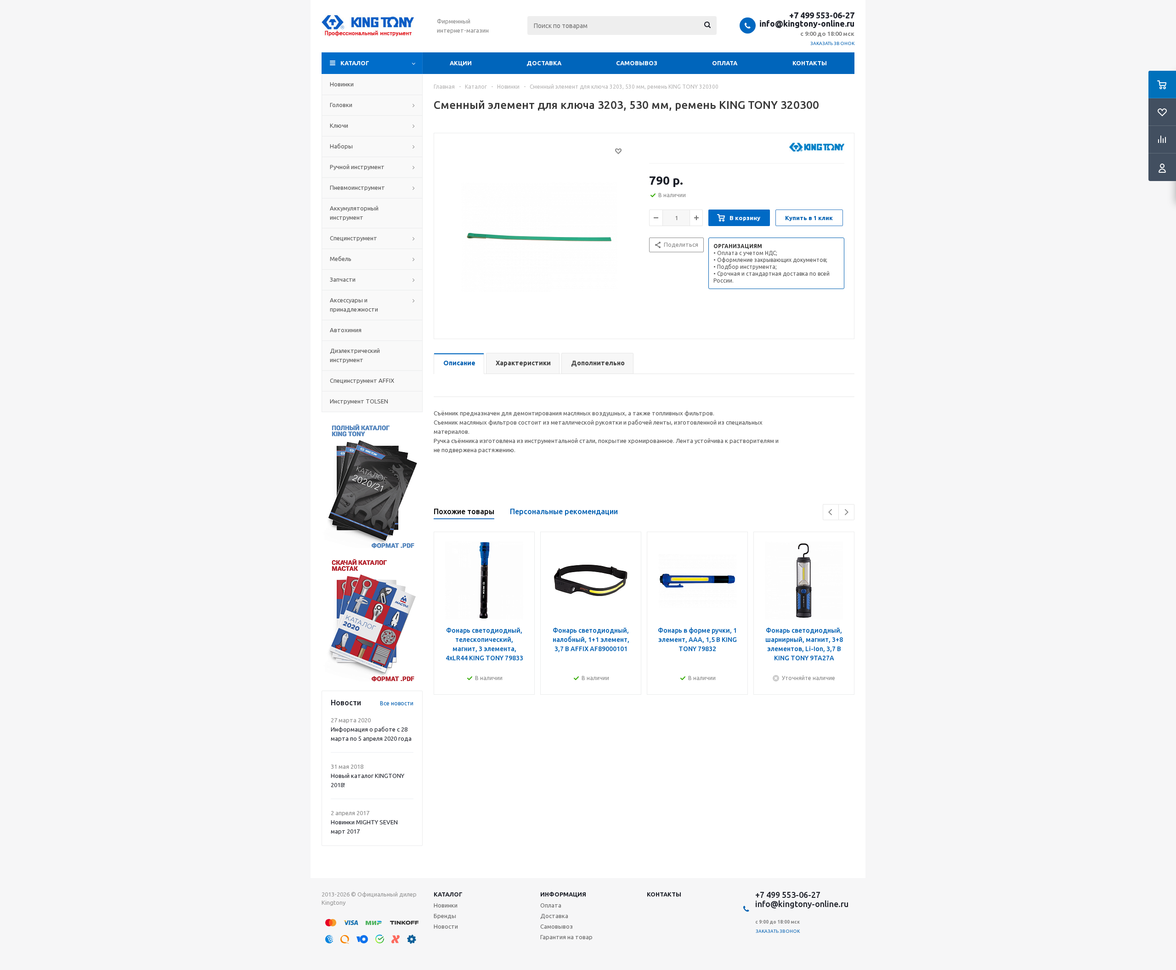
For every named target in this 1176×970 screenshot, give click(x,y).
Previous (830, 512)
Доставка (543, 63)
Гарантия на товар (566, 937)
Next (846, 512)
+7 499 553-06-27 (821, 15)
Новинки (446, 905)
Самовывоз (636, 63)
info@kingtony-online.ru (806, 23)
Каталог (354, 63)
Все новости (396, 703)
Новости (446, 926)
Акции (461, 63)
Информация (563, 894)
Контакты (809, 63)
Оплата (724, 63)
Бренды (445, 916)
